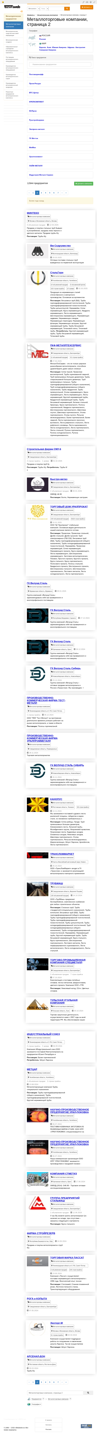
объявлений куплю (77, 285)
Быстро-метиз (58, 479)
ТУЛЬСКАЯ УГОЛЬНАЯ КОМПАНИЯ (64, 1001)
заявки (70, 289)
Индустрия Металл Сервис (41, 175)
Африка (70, 47)
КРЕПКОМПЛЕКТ (36, 102)
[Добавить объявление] (83, 2)
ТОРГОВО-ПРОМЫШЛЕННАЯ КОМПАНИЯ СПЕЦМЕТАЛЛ (68, 961)
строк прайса (78, 519)
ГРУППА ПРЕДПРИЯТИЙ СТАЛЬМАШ (65, 1199)
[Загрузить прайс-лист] (87, 2)
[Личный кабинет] (94, 2)
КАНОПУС (56, 799)
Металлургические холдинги (12, 41)
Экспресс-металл (37, 129)
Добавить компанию (84, 184)
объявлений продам (59, 285)
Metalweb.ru (31, 15)
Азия (49, 47)
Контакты (49, 1425)
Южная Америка (59, 47)
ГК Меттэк (33, 138)
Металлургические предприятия (47, 15)
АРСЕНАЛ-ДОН (36, 1356)
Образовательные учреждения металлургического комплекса (12, 49)
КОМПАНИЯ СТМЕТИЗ (63, 1173)
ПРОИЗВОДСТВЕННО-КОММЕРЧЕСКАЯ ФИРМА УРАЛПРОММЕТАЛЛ (42, 738)
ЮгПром (33, 111)
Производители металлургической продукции (12, 85)
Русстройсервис (36, 120)
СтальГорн (56, 272)
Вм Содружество (60, 245)
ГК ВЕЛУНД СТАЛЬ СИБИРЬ (67, 765)
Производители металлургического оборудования (12, 68)
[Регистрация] (91, 2)
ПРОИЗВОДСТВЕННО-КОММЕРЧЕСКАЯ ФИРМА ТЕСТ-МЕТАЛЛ (46, 700)
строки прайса (57, 289)
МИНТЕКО (33, 213)
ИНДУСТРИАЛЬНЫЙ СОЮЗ (43, 1034)
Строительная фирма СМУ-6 (44, 449)
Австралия (80, 47)
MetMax (32, 147)
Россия (42, 39)
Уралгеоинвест (36, 157)
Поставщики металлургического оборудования (12, 59)
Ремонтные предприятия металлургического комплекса (12, 95)
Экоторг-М (56, 1323)
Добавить (87, 7)
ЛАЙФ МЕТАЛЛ (35, 166)
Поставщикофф (36, 74)
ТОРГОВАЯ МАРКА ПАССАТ (67, 1257)
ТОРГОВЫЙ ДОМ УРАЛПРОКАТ (69, 506)
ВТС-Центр (34, 93)
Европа (42, 47)
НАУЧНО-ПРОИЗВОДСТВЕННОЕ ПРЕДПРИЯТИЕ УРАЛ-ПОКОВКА (69, 1111)
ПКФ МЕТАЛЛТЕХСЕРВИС (65, 345)
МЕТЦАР (32, 1069)
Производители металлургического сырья (12, 76)
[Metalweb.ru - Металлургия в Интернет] (12, 6)
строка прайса (76, 357)
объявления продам (59, 1270)
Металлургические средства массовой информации (12, 33)
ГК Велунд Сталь (37, 583)
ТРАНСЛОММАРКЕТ (62, 854)
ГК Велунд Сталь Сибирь (65, 668)
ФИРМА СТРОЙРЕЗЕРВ (41, 1233)
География (36, 1404)
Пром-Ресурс (35, 83)
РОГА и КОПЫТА (37, 1298)
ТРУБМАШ (56, 883)
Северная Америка (47, 50)
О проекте (48, 1420)
